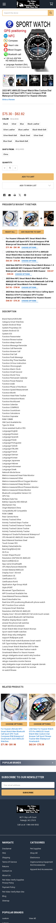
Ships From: (13, 149)
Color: (10, 119)
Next (53, 720)
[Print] (15, 195)
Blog (4, 896)
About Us (6, 875)
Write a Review (8, 99)
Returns (5, 866)
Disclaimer (6, 848)
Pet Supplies (35, 848)
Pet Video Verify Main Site (13, 892)
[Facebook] (4, 195)
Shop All (33, 853)
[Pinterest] (25, 195)
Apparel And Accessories (41, 869)
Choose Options (29, 248)
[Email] (9, 195)
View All (32, 918)
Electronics (35, 857)
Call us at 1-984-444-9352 (28, 825)
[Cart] (52, 4)
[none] (28, 45)
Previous (3, 720)
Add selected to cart (31, 232)
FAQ (4, 853)
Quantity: (7, 162)
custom (5, 918)
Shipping (6, 857)
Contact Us (7, 871)
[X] (20, 195)
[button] (28, 185)
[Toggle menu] (4, 4)
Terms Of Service (9, 862)
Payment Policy (8, 887)
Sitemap (5, 901)
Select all (10, 232)
